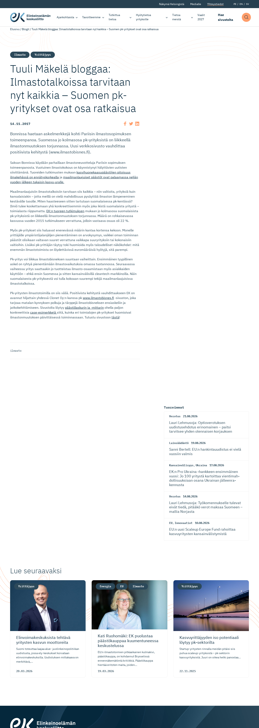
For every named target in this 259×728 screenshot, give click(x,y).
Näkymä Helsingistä (171, 4)
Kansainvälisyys (181, 465)
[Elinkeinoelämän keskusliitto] (42, 725)
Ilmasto (19, 54)
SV (247, 3)
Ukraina (201, 465)
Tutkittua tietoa (114, 17)
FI (235, 3)
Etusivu (15, 29)
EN (241, 3)
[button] (246, 17)
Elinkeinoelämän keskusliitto (30, 17)
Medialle (195, 4)
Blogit (25, 29)
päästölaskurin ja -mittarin (84, 307)
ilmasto (15, 350)
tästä (115, 317)
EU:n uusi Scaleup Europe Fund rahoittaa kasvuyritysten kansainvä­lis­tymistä (202, 531)
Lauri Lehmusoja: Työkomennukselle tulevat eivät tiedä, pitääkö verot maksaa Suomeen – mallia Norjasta (206, 507)
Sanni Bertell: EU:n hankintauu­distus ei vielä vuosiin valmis (205, 451)
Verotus (174, 416)
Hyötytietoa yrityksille (143, 17)
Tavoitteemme (91, 17)
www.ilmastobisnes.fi (98, 298)
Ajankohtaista (65, 17)
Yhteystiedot (215, 4)
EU (170, 523)
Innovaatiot (183, 523)
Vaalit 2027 (201, 17)
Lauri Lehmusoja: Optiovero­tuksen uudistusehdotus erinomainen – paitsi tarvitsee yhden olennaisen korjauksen (200, 427)
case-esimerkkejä (43, 312)
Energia (105, 586)
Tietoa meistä (176, 17)
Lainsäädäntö (179, 443)
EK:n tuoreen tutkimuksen (65, 211)
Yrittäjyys (43, 54)
